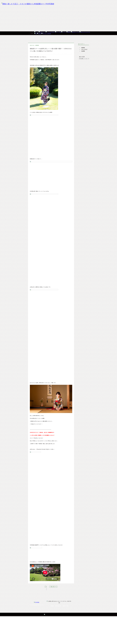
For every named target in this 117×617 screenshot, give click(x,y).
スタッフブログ (84, 49)
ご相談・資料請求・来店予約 (58, 606)
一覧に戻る (52, 586)
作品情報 (83, 51)
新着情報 (37, 45)
